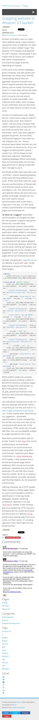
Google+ (6, 716)
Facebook (25, 713)
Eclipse (4, 641)
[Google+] (3, 687)
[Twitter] (3, 693)
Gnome (5, 644)
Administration (8, 617)
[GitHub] (3, 679)
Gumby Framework (18, 707)
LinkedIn (15, 713)
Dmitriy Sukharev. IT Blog (15, 5)
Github (6, 713)
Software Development (11, 623)
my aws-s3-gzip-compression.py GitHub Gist (19, 410)
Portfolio (5, 606)
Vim (3, 665)
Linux (4, 650)
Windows (5, 669)
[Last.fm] (3, 690)
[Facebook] (3, 685)
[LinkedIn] (3, 677)
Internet (5, 620)
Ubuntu (5, 662)
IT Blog (4, 603)
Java (3, 647)
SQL (3, 659)
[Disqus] (19, 570)
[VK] (3, 682)
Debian (5, 637)
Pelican (30, 260)
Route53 (5, 656)
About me (6, 609)
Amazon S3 (9, 537)
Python (17, 537)
